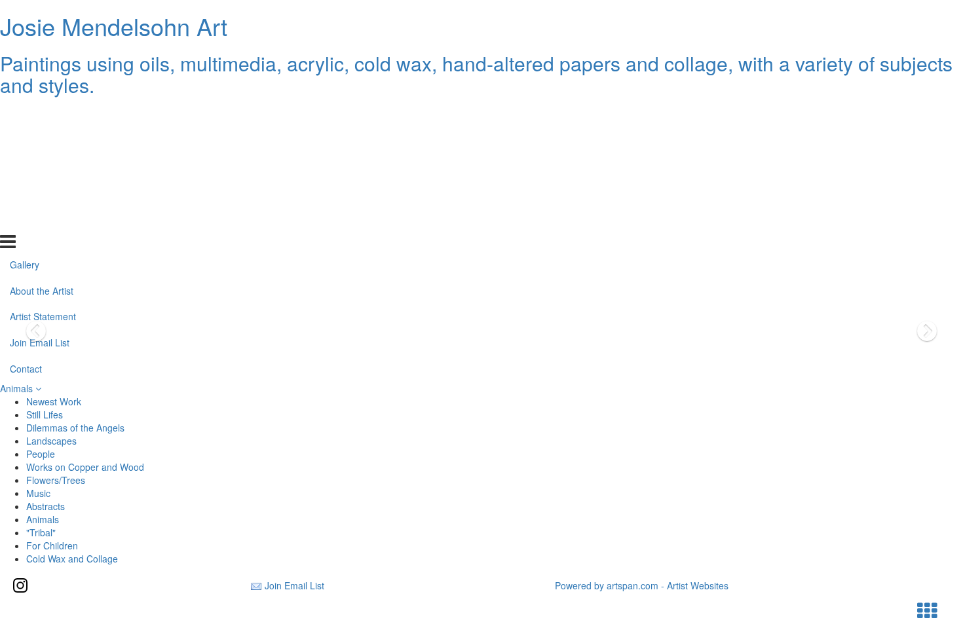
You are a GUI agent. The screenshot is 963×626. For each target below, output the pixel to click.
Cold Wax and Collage (72, 558)
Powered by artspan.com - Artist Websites (641, 585)
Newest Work (53, 401)
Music (38, 493)
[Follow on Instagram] (20, 585)
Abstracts (45, 506)
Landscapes (51, 440)
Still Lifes (44, 414)
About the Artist (41, 141)
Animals (17, 388)
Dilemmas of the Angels (75, 427)
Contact (26, 220)
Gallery (24, 115)
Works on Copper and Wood (85, 466)
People (40, 453)
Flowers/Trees (55, 480)
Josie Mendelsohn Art (113, 26)
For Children (52, 545)
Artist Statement (43, 167)
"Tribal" (41, 532)
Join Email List (39, 193)
